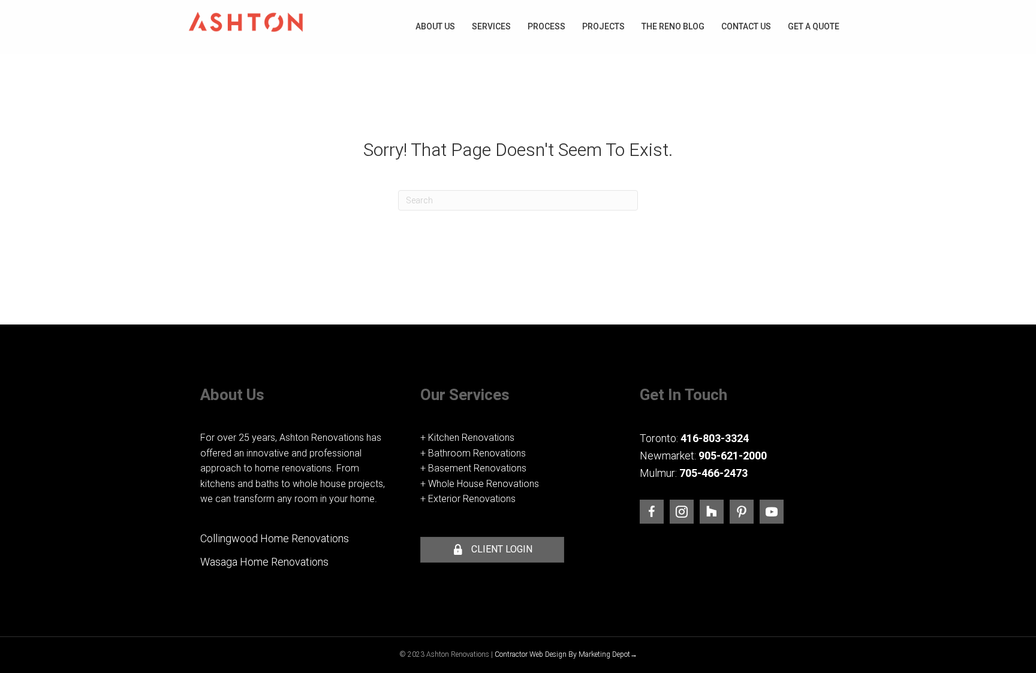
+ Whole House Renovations (479, 483)
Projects (603, 26)
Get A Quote (813, 26)
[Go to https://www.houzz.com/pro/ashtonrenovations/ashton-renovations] (712, 512)
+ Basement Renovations (473, 468)
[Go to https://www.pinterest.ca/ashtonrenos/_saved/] (742, 512)
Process (546, 26)
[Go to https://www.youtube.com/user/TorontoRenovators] (772, 512)
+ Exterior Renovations (468, 498)
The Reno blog (673, 26)
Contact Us (746, 26)
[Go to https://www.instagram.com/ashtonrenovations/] (682, 512)
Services (491, 26)
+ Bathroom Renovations (473, 453)
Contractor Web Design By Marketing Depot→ (566, 654)
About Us (435, 26)
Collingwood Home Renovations (274, 538)
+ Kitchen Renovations (467, 437)
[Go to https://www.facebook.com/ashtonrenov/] (652, 512)
